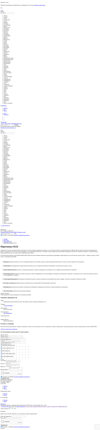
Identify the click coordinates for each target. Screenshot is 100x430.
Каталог (6, 386)
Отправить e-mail (21, 232)
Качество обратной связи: (7, 356)
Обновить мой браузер (39, 5)
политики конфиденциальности (22, 235)
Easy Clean (7, 123)
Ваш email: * (4, 418)
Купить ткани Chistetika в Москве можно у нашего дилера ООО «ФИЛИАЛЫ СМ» (46, 406)
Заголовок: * (4, 360)
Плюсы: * (3, 363)
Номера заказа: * (5, 336)
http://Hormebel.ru (8, 313)
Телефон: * (3, 340)
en (2, 10)
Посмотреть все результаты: (8, 127)
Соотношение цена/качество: (8, 345)
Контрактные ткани (16, 123)
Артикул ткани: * (5, 337)
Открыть (4, 232)
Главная (5, 239)
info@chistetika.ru (21, 406)
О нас (5, 113)
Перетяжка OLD (8, 241)
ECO (2, 123)
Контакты (6, 114)
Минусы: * (3, 366)
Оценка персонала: (5, 350)
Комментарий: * (5, 369)
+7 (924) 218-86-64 (8, 305)
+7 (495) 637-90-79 (5, 225)
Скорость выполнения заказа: (8, 353)
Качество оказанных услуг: (7, 348)
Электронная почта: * (6, 342)
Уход (5, 387)
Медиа (5, 388)
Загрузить (12, 232)
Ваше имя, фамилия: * (6, 339)
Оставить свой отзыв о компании (9, 329)
